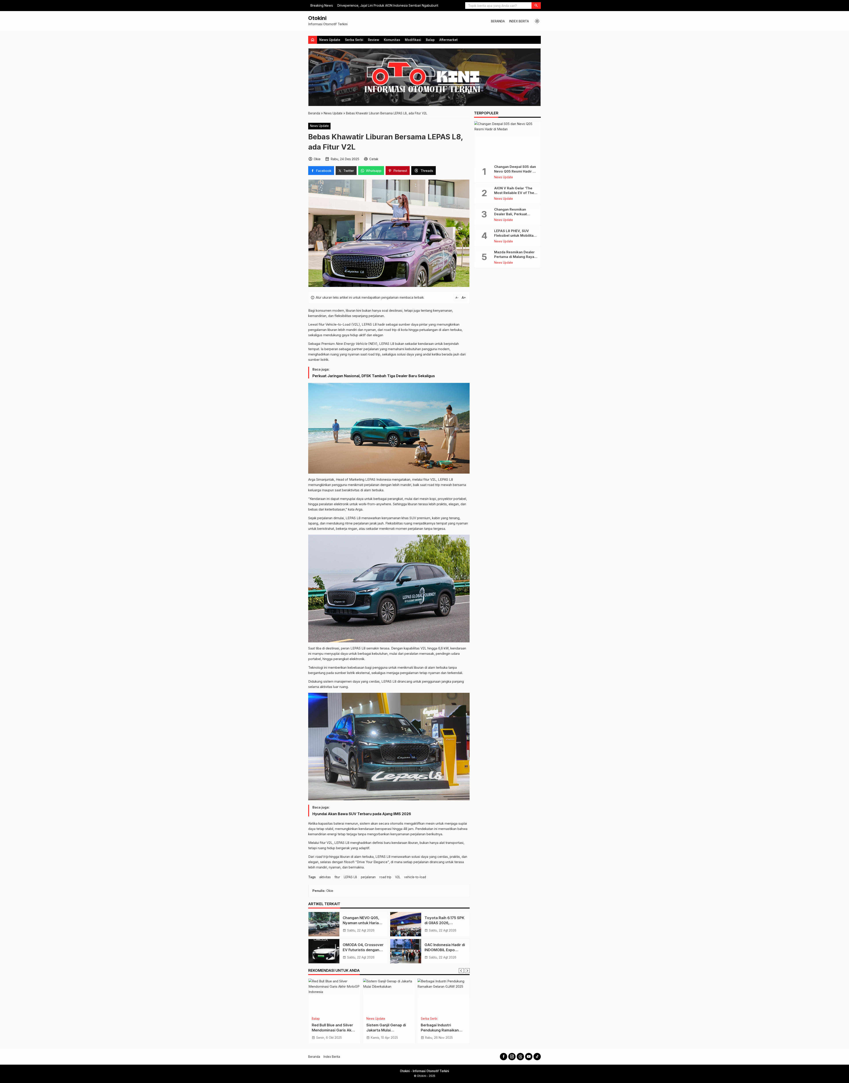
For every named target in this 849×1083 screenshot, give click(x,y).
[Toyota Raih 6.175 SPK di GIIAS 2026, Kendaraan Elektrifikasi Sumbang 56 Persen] (405, 924)
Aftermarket (448, 40)
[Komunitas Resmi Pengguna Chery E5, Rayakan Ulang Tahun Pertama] (389, 996)
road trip (385, 877)
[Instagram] (512, 1056)
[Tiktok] (537, 1056)
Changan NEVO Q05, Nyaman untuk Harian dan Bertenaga (362, 923)
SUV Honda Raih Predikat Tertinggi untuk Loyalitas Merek (381, 5)
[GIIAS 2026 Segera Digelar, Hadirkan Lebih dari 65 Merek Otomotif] (443, 996)
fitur (337, 877)
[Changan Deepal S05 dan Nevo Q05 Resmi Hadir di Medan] (507, 141)
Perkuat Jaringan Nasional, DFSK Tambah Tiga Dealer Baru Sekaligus (373, 376)
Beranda (498, 21)
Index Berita (519, 21)
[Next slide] (467, 970)
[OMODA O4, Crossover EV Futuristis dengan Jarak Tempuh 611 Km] (323, 951)
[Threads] (520, 1056)
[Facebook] (503, 1056)
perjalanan (368, 877)
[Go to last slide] (461, 970)
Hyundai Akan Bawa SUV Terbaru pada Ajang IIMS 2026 (361, 814)
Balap (430, 40)
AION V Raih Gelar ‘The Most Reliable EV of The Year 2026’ (514, 193)
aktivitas (325, 877)
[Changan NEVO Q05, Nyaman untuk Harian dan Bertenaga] (323, 924)
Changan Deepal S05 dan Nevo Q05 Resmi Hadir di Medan (515, 171)
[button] (536, 5)
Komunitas (392, 40)
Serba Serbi (354, 40)
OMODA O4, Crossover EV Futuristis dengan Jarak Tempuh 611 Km (363, 950)
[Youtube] (528, 1056)
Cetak (373, 159)
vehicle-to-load (415, 877)
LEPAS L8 (350, 877)
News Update (329, 40)
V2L (397, 877)
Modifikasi (413, 40)
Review (373, 40)
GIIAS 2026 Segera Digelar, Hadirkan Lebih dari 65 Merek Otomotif (442, 1030)
